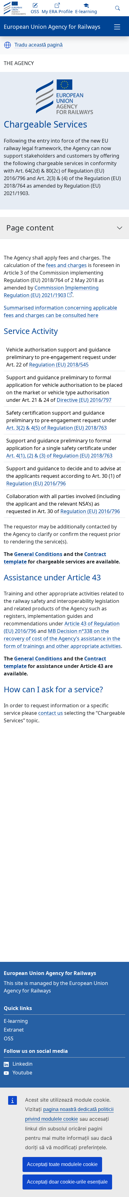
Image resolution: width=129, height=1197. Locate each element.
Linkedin (23, 1063)
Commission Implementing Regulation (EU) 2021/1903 (51, 291)
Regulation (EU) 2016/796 (36, 483)
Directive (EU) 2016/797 (84, 399)
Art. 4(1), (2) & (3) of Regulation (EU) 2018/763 (59, 455)
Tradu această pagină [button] (38, 45)
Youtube (22, 1072)
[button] (7, 45)
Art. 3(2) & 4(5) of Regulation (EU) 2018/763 (56, 427)
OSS (8, 1038)
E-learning (16, 1021)
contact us (50, 713)
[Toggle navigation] (117, 26)
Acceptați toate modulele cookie (62, 1164)
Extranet (14, 1029)
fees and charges (66, 265)
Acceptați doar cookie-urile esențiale (67, 1181)
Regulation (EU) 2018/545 (59, 364)
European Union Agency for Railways (52, 26)
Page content (30, 227)
